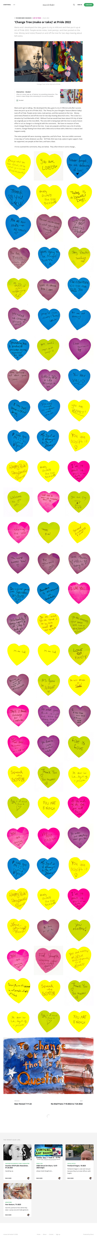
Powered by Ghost (88, 1234)
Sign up (58, 1234)
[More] (14, 4)
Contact (51, 1234)
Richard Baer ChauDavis (23, 18)
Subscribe (89, 5)
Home (38, 1234)
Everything (7, 5)
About (44, 1234)
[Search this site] (74, 4)
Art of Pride (37, 18)
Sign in (79, 5)
